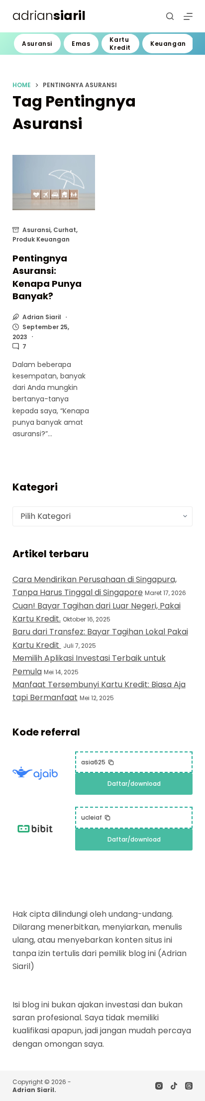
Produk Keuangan (41, 239)
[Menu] (188, 16)
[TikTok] (174, 1086)
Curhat (64, 230)
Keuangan (168, 43)
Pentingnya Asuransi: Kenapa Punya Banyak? (47, 277)
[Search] (170, 16)
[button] (97, 762)
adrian (49, 15)
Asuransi (37, 43)
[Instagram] (159, 1086)
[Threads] (189, 1086)
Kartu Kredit (120, 43)
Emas (81, 43)
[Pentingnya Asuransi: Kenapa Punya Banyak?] (53, 182)
